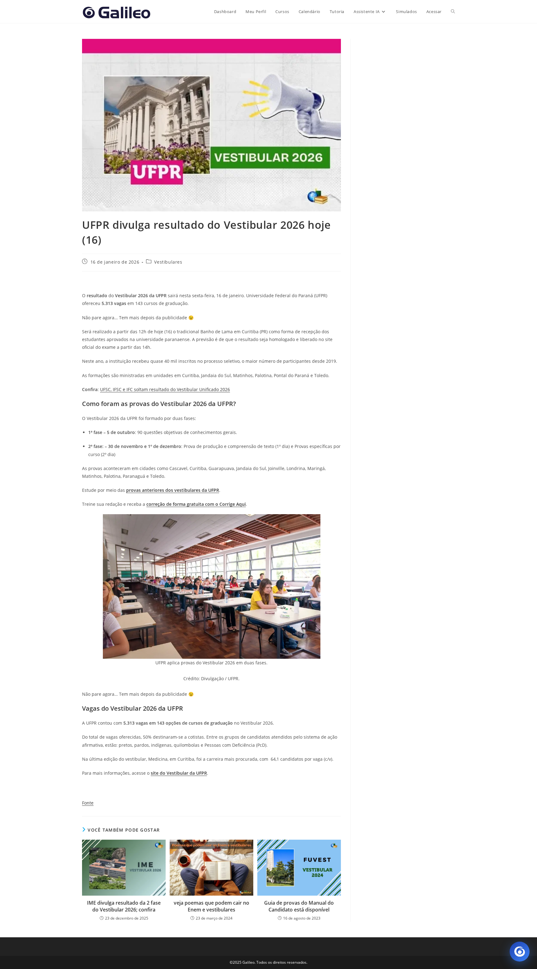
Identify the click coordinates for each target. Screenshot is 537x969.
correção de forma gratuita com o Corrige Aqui (196, 504)
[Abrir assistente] (520, 952)
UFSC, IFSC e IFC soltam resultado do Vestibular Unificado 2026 (165, 389)
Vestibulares (168, 262)
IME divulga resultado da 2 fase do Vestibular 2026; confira (124, 906)
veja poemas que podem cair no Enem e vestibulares (211, 906)
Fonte (88, 803)
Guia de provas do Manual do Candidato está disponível (299, 906)
